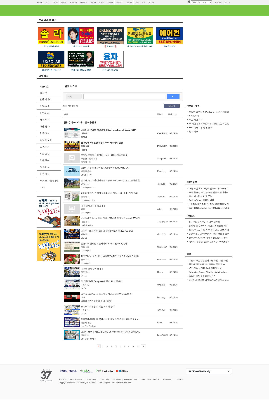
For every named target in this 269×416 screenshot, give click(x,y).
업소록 (151, 2)
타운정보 (83, 2)
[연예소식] (208, 216)
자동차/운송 (46, 140)
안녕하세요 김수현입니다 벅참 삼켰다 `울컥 (209, 234)
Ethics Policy (104, 379)
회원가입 (218, 2)
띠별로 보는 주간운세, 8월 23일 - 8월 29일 (208, 260)
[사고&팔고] (137, 10)
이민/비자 (45, 113)
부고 (143, 2)
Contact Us (179, 379)
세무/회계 (45, 119)
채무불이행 (194, 116)
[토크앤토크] (197, 10)
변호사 (43, 92)
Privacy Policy (90, 379)
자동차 (110, 2)
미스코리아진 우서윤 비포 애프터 (204, 222)
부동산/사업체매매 (49, 180)
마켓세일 (119, 2)
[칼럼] (208, 255)
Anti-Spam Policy (130, 379)
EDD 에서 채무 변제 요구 (200, 127)
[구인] (90, 10)
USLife (93, 2)
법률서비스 (45, 99)
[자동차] (181, 10)
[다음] (143, 346)
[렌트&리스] (120, 10)
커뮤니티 (73, 2)
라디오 (55, 2)
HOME (39, 2)
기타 (42, 187)
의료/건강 (45, 153)
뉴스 (47, 2)
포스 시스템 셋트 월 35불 (200, 196)
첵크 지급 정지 (196, 120)
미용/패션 (45, 160)
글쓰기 (172, 106)
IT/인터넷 (44, 173)
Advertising (167, 379)
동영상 (63, 2)
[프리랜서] (103, 10)
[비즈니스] (154, 10)
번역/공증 (45, 106)
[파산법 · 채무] (208, 106)
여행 (137, 2)
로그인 (227, 2)
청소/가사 (45, 167)
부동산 (101, 2)
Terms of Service (76, 379)
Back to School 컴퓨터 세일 (201, 200)
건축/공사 (45, 133)
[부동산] (168, 10)
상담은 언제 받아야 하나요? (202, 276)
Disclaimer (117, 379)
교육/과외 (45, 146)
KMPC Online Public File (150, 379)
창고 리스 (193, 131)
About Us (62, 379)
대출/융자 (45, 126)
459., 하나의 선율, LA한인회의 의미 (205, 268)
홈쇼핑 (129, 2)
